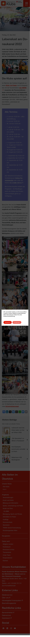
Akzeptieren (7, 322)
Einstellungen (17, 322)
